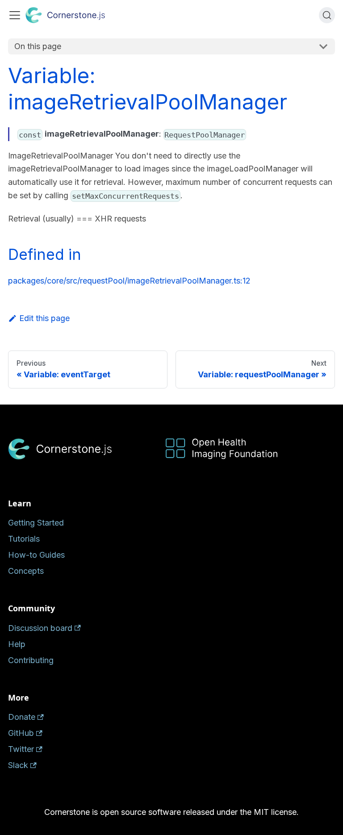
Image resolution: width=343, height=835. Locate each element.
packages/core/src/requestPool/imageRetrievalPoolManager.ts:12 (129, 280)
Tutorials (24, 538)
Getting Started (36, 522)
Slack (18, 765)
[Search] (327, 15)
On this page (37, 46)
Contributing (31, 660)
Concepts (26, 571)
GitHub (21, 733)
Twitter (21, 749)
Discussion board (40, 628)
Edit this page (44, 318)
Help (16, 644)
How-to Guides (36, 554)
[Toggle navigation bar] (14, 15)
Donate (21, 717)
